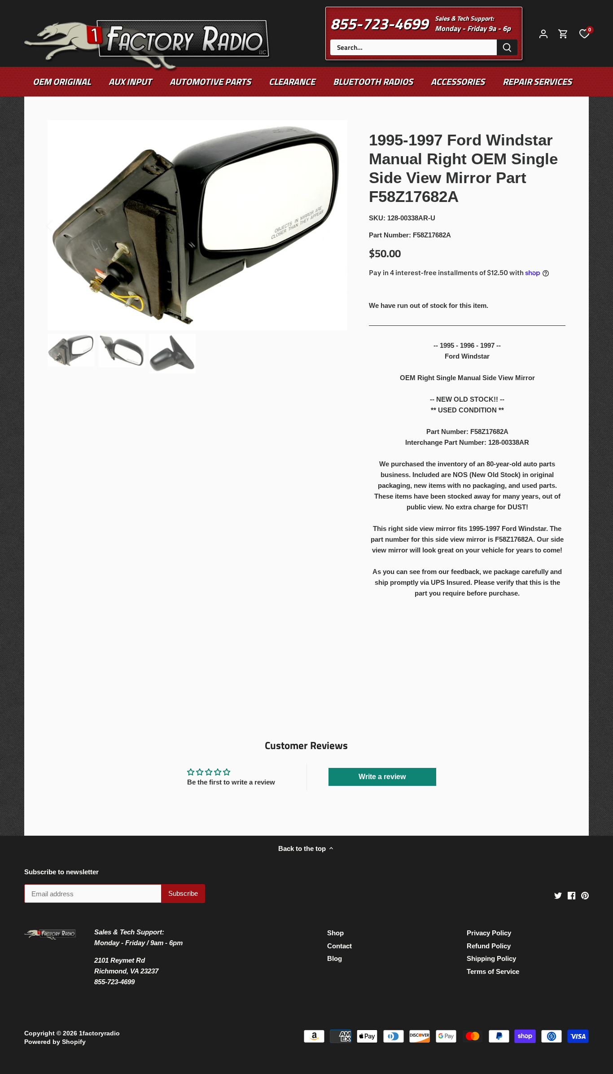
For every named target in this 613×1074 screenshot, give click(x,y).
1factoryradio (99, 1033)
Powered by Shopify (55, 1042)
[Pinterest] (585, 895)
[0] (584, 33)
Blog (334, 958)
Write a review (382, 776)
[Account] (543, 33)
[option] (198, 225)
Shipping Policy (491, 958)
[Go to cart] (563, 33)
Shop (335, 933)
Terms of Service (493, 971)
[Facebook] (571, 895)
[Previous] (61, 225)
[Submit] (507, 47)
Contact (339, 946)
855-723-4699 (379, 23)
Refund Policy (489, 946)
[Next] (333, 225)
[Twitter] (558, 895)
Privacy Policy (489, 933)
